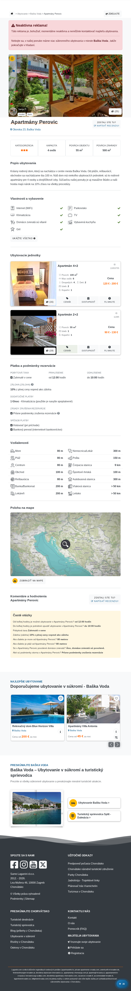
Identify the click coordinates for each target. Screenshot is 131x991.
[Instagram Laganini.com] (24, 864)
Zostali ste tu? (107, 124)
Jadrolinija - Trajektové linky (84, 880)
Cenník (67, 302)
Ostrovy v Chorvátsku (22, 947)
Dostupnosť (88, 302)
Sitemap (30, 898)
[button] (65, 544)
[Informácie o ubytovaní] (60, 731)
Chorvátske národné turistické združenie (90, 869)
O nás (71, 923)
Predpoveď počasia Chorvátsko (86, 863)
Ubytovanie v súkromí (22, 936)
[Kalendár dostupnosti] (116, 736)
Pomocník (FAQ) (77, 928)
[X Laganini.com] (43, 864)
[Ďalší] (58, 709)
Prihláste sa (76, 947)
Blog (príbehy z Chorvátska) (26, 930)
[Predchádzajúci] (17, 709)
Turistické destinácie (22, 919)
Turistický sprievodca (22, 925)
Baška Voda (35, 14)
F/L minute (109, 302)
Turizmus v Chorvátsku (81, 891)
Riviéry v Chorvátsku (22, 942)
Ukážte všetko (23, 238)
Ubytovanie (22, 14)
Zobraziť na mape (31, 580)
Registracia (77, 953)
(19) (51, 350)
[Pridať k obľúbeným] (61, 698)
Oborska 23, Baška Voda (26, 129)
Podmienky (16, 898)
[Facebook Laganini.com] (14, 864)
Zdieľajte (114, 14)
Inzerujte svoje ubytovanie (85, 942)
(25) (116, 111)
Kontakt (72, 917)
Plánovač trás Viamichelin (82, 886)
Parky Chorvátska (78, 875)
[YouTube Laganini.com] (33, 864)
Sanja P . (22, 109)
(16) (51, 302)
